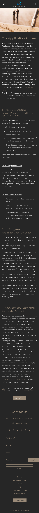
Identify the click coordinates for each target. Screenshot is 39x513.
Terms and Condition (19, 490)
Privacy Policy (19, 494)
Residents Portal (19, 480)
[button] (4, 4)
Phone (8, 445)
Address (9, 460)
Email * (8, 452)
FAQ (3, 390)
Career (19, 484)
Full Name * (10, 438)
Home (19, 477)
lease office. (28, 390)
